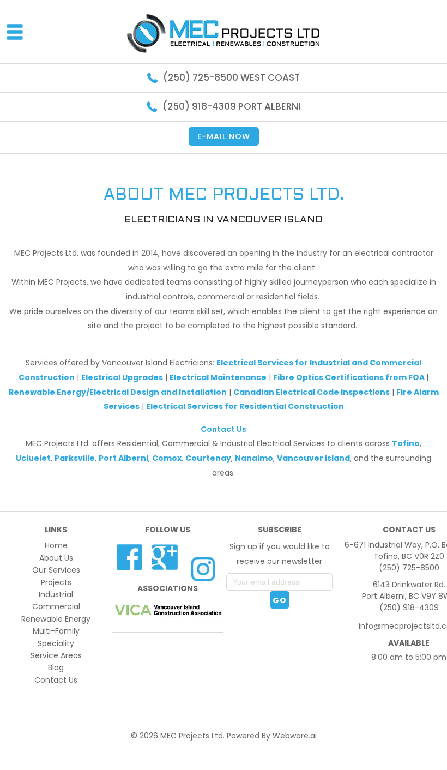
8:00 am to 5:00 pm (408, 657)
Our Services (56, 569)
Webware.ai (295, 735)
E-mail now (223, 136)
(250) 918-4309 (409, 607)
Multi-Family (56, 630)
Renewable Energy (55, 618)
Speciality (56, 643)
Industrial (56, 594)
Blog (56, 667)
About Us (56, 557)
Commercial (56, 606)
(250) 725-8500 (409, 567)
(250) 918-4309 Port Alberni (231, 106)
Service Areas (56, 655)
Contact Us (223, 429)
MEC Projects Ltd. (192, 735)
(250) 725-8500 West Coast (231, 77)
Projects (56, 582)
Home (56, 545)
